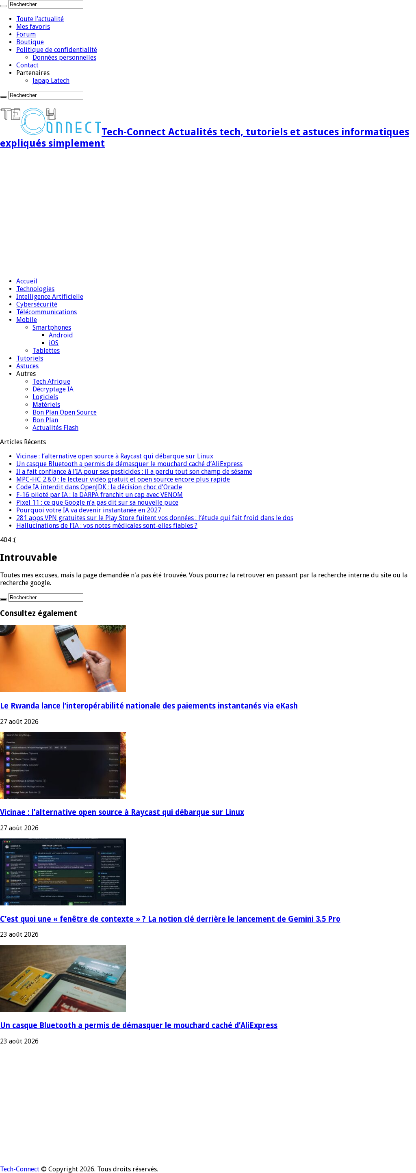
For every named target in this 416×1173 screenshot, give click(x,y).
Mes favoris (33, 26)
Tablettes (46, 350)
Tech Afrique (51, 381)
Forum (26, 34)
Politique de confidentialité (56, 50)
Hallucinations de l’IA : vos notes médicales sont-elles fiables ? (106, 525)
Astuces (27, 366)
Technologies (35, 289)
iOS (53, 343)
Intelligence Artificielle (49, 296)
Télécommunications (46, 312)
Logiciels (45, 397)
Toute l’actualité (40, 19)
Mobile (26, 320)
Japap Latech (50, 80)
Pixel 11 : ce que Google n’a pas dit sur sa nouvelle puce (97, 502)
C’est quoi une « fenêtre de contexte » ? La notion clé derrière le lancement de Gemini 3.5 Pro (170, 919)
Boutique (30, 42)
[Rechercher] (3, 6)
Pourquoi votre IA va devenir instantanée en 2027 (88, 510)
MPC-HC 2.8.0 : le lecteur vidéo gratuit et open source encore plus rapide (123, 479)
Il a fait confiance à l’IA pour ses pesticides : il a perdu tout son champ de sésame (134, 471)
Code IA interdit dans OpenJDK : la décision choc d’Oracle (99, 487)
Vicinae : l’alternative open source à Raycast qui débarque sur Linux (114, 456)
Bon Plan (45, 420)
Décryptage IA (53, 389)
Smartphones (51, 327)
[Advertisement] (208, 214)
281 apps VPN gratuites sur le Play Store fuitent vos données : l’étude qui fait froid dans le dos (154, 518)
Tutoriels (29, 358)
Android (61, 335)
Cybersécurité (36, 304)
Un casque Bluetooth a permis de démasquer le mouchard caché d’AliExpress (129, 464)
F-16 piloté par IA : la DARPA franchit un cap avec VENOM (99, 495)
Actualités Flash (55, 428)
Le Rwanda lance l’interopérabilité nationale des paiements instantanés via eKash (149, 706)
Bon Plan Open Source (64, 412)
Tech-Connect (19, 1169)
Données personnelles (64, 57)
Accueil (26, 281)
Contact (27, 65)
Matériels (46, 404)
